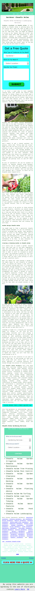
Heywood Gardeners (8, 529)
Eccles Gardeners (15, 526)
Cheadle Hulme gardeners (14, 365)
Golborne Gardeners (15, 519)
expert (26, 240)
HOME (17, 554)
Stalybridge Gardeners (17, 535)
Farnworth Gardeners (17, 534)
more (3, 423)
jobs (7, 124)
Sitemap (3, 558)
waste (31, 157)
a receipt (18, 170)
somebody (30, 91)
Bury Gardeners (27, 519)
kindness (27, 210)
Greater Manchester (19, 396)
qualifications (23, 39)
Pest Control (26, 471)
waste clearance (17, 138)
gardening (16, 130)
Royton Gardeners (18, 531)
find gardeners (10, 409)
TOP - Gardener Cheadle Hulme (11, 541)
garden (4, 27)
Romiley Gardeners (20, 520)
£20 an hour (10, 149)
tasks (25, 232)
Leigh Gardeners (27, 526)
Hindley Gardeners (17, 537)
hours (13, 155)
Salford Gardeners (21, 529)
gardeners (5, 141)
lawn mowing (20, 133)
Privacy (31, 558)
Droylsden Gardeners (25, 528)
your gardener (6, 215)
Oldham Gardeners (17, 525)
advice (7, 197)
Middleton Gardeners (16, 523)
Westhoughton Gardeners (17, 532)
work (3, 222)
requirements (29, 194)
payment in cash (27, 167)
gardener (21, 101)
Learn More (20, 589)
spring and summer (17, 128)
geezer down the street (21, 33)
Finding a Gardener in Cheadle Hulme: (14, 25)
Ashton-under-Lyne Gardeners (19, 522)
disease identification (24, 393)
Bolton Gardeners (7, 520)
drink (12, 210)
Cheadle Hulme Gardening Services (14, 426)
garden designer (11, 229)
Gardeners (22, 517)
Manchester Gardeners (9, 528)
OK (28, 589)
